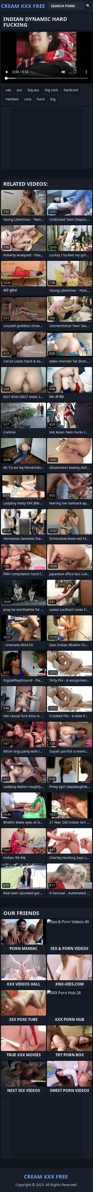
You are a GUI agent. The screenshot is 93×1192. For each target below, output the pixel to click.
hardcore (71, 90)
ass (19, 90)
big (53, 99)
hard (41, 99)
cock (27, 99)
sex (8, 90)
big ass (33, 90)
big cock (51, 90)
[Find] (88, 5)
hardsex (12, 99)
